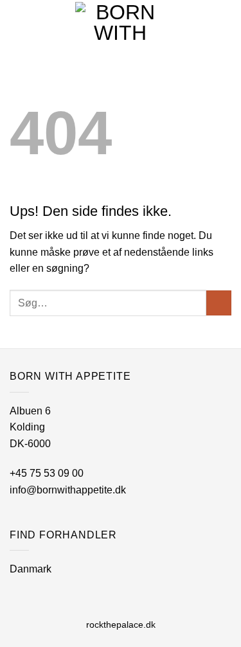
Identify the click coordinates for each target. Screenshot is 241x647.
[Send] (218, 302)
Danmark (30, 568)
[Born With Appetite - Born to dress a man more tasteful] (121, 22)
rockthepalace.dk (121, 624)
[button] (223, 22)
